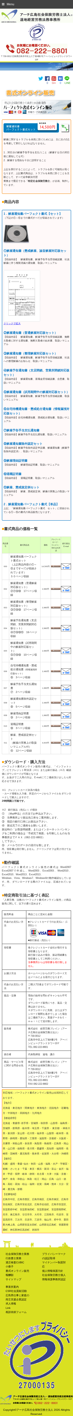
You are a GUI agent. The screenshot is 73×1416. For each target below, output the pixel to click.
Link (8, 1307)
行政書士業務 (13, 1258)
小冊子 (9, 1266)
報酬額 (9, 1274)
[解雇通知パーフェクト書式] (60, 78)
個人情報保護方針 (52, 1270)
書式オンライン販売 (17, 1270)
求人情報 (11, 1303)
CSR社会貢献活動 (16, 1290)
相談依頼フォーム (16, 1312)
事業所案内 (12, 1286)
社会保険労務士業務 (17, 1253)
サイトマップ (13, 1279)
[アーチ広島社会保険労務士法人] (36, 11)
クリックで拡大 (12, 323)
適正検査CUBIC (15, 1262)
